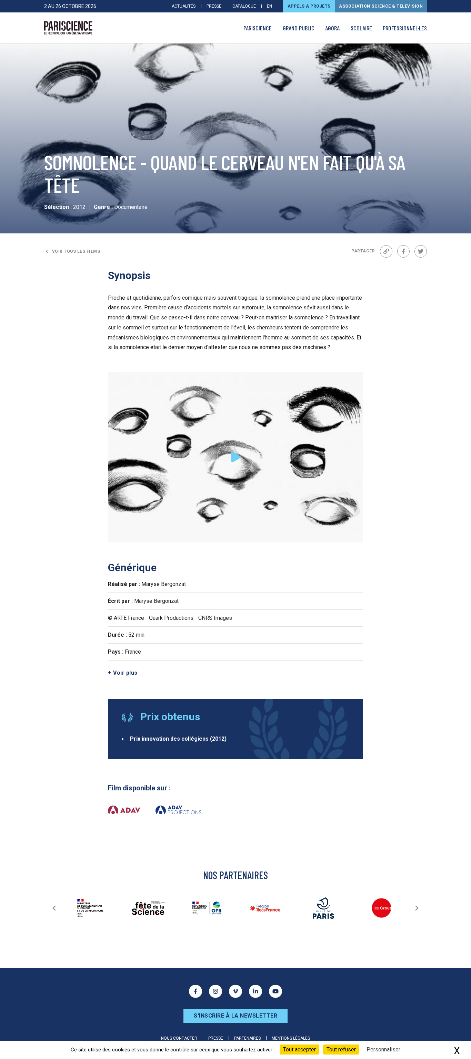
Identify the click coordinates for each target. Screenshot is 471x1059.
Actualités (184, 6)
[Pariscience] (68, 28)
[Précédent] (54, 908)
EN (269, 6)
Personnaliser (383, 1049)
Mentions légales (291, 1038)
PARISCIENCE (257, 28)
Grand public (298, 28)
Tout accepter (299, 1049)
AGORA (332, 28)
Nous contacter (179, 1038)
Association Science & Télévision (381, 6)
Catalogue (244, 6)
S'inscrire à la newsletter (235, 1015)
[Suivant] (417, 908)
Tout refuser (341, 1049)
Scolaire (361, 28)
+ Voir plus (123, 673)
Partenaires (247, 1038)
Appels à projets (309, 6)
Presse (214, 6)
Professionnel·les (405, 28)
